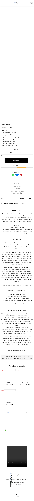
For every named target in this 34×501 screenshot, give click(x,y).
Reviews (17, 193)
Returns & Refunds (17, 191)
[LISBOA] (25, 374)
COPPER (25, 203)
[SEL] (9, 374)
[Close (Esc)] (11, 498)
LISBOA (25, 382)
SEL (8, 382)
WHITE (28, 199)
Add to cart (16, 160)
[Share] (15, 498)
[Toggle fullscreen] (19, 498)
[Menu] (2, 3)
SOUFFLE (8, 402)
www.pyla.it (20, 227)
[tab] (17, 184)
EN (17, 495)
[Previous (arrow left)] (15, 500)
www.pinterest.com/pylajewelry (20, 233)
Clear (3, 155)
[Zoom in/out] (22, 498)
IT (16, 496)
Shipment (17, 188)
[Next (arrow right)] (19, 500)
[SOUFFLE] (9, 394)
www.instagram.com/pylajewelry (21, 231)
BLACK (22, 199)
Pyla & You (17, 186)
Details (17, 184)
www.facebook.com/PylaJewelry (21, 229)
